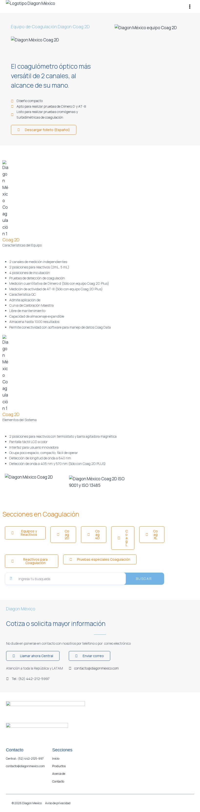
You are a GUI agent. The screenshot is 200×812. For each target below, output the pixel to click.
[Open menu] (189, 6)
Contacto (58, 781)
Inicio (55, 758)
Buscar (144, 578)
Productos (59, 766)
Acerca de (58, 774)
